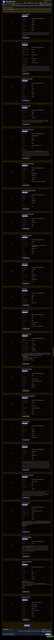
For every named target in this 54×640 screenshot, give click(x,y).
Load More (27, 625)
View (33, 543)
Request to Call (26, 37)
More (50, 2)
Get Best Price (25, 16)
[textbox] (27, 4)
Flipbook (45, 2)
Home (25, 2)
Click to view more (24, 64)
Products (36, 2)
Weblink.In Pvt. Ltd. (12, 634)
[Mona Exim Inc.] (9, 1)
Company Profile (30, 2)
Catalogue (41, 2)
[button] (48, 0)
